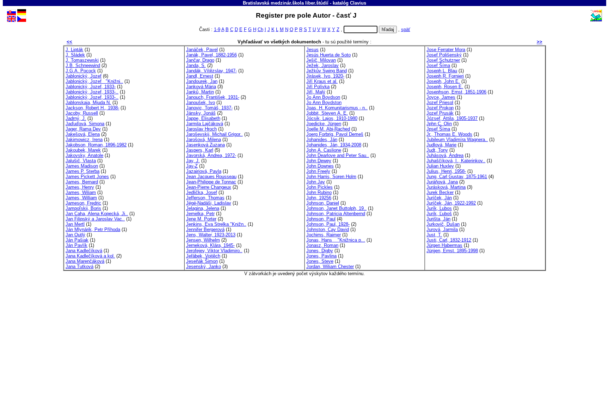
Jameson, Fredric (83, 203)
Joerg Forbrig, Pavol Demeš (334, 134)
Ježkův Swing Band (326, 70)
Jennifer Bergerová (205, 229)
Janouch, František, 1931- (212, 97)
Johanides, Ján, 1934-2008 (333, 144)
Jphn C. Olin (439, 123)
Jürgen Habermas (444, 245)
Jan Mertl (75, 224)
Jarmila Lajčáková (204, 123)
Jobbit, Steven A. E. (327, 113)
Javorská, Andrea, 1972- (211, 155)
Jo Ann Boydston (324, 102)
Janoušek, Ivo (200, 102)
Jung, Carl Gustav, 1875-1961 (456, 176)
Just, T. (434, 234)
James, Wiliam (81, 192)
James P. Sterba (82, 171)
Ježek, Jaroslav (322, 65)
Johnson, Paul (321, 219)
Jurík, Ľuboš (439, 213)
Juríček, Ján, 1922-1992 (451, 203)
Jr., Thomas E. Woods (449, 134)
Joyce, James (440, 97)
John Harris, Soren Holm (331, 176)
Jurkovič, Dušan (443, 224)
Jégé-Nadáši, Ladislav (208, 203)
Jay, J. (193, 160)
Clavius (358, 3)
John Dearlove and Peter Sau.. (337, 155)
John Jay (315, 181)
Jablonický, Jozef (84, 76)
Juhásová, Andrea (444, 155)
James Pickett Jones (87, 176)
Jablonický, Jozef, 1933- (91, 86)
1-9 (217, 29)
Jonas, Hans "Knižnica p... (335, 240)
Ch (260, 29)
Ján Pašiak (77, 240)
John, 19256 (318, 197)
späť (405, 29)
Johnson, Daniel (322, 203)
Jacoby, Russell (82, 113)
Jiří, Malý (315, 92)
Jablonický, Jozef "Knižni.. (94, 81)
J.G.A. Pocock (81, 70)
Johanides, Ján (321, 139)
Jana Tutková (79, 266)
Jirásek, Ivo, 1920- (325, 76)
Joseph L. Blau (441, 70)
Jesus (312, 49)
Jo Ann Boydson (323, 97)
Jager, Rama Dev (83, 129)
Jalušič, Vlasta (81, 160)
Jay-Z (192, 166)
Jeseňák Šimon (202, 261)
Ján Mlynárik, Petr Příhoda (93, 229)
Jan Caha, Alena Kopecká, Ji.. (97, 213)
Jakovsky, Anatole (84, 155)
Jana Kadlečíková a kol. (90, 256)
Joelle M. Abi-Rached (328, 129)
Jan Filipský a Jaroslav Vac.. (95, 219)
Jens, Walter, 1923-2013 (210, 234)
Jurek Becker (440, 192)
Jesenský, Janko (203, 266)
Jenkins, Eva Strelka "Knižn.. (216, 224)
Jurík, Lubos (439, 208)
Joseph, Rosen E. (444, 86)
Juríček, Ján (439, 197)
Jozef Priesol (439, 102)
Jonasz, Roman (322, 245)
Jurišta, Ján (438, 219)
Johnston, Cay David (327, 229)
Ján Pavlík (76, 245)
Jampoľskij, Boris (83, 208)
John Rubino (319, 192)
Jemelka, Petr (200, 213)
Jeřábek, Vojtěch (203, 256)
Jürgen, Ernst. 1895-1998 (452, 250)
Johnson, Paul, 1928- (328, 224)
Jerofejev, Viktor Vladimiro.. (214, 250)
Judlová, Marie (441, 144)
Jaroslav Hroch (201, 129)
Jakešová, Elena (83, 134)
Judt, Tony (437, 150)
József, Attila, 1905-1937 (452, 118)
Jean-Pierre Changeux (208, 187)
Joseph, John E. (443, 81)
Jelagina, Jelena (202, 208)
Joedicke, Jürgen (323, 123)
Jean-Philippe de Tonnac (211, 181)
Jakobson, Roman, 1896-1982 (96, 144)
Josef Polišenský (444, 54)
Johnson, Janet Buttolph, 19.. (336, 208)
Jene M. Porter (201, 219)
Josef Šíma (438, 65)
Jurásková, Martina (446, 187)
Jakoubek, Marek (83, 150)
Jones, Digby (319, 250)
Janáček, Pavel (202, 49)
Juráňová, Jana (442, 181)
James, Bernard (82, 181)
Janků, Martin (200, 92)
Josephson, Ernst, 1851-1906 (456, 92)
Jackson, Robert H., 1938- (92, 107)
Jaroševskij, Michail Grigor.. (214, 134)
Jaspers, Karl (199, 150)
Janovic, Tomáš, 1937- (209, 107)
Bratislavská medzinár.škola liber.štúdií (285, 3)
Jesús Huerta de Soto (328, 54)
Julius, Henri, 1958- (446, 171)
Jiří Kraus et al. (322, 81)
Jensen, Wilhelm (203, 240)
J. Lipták (74, 49)
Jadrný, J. (76, 118)
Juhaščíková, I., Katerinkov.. (455, 160)
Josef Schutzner (443, 60)
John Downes (320, 166)
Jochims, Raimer (323, 234)
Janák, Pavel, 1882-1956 (211, 54)
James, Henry (80, 187)
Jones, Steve (319, 261)
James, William (81, 197)
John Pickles (319, 187)
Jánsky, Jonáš (201, 113)
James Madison (82, 166)
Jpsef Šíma (438, 129)
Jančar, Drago (200, 60)
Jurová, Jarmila (442, 229)
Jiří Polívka (318, 86)
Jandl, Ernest (199, 76)
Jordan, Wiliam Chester (330, 266)
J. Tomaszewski (82, 60)
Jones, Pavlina (321, 256)
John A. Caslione (323, 150)
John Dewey (318, 160)
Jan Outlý (75, 234)
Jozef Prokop (440, 107)
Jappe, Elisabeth (203, 118)
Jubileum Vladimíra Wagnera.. (457, 139)
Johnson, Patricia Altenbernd (335, 213)
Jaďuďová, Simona (85, 123)
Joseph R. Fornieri (445, 76)
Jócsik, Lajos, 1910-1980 (331, 118)
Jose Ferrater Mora (445, 49)
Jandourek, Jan (201, 81)
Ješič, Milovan (321, 60)
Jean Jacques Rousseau (211, 176)
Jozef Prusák (440, 113)
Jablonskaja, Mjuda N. (88, 102)
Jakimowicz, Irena (84, 139)
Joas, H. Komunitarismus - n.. (337, 107)
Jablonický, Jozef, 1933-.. (92, 92)
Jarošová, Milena (203, 139)
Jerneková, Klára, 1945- (210, 245)
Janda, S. (196, 65)
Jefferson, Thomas (205, 197)
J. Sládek (75, 54)
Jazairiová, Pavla (203, 171)
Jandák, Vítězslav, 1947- (211, 70)
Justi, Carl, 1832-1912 (448, 240)
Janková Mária (201, 86)
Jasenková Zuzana (205, 144)
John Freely (318, 171)
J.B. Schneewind (83, 65)
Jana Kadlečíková (84, 250)
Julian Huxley (440, 166)
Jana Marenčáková (85, 261)
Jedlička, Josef (201, 192)
